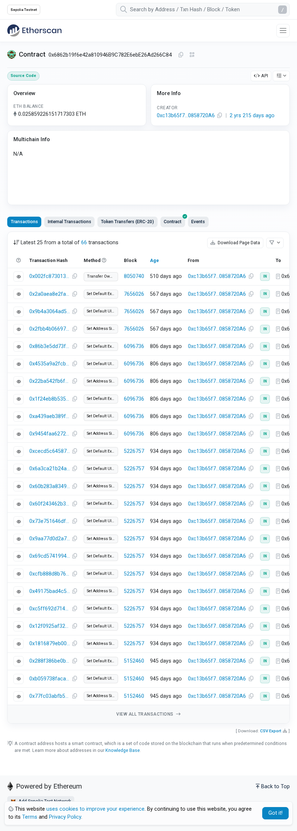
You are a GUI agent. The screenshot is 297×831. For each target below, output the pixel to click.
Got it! (275, 813)
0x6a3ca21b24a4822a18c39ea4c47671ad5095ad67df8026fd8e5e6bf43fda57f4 (49, 469)
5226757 (134, 451)
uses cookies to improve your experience (95, 809)
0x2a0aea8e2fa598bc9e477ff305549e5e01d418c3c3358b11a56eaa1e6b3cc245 (49, 294)
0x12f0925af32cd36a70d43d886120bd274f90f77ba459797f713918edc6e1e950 (49, 626)
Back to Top (275, 786)
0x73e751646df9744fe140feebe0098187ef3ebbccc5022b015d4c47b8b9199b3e (49, 521)
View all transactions (145, 714)
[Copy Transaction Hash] (74, 277)
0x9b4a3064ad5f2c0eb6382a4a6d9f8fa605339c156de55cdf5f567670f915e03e (49, 311)
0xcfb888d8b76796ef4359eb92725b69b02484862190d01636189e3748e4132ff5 (49, 574)
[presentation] (172, 222)
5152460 (134, 661)
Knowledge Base (122, 750)
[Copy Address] (180, 55)
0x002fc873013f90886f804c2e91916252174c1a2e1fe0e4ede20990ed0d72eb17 (49, 276)
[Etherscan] (34, 30)
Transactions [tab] (24, 221)
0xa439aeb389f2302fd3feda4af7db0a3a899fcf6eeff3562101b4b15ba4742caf (49, 416)
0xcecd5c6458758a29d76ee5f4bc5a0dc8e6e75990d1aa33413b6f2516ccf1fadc (49, 451)
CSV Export (270, 730)
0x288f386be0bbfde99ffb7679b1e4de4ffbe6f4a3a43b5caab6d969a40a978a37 (49, 661)
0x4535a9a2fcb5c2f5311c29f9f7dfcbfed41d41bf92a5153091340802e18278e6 (49, 364)
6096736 (134, 346)
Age (154, 260)
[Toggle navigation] (283, 30)
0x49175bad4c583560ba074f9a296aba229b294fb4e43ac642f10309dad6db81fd (49, 591)
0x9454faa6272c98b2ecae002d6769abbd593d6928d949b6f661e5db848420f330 (49, 434)
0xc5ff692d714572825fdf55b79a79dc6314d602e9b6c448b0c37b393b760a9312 (49, 609)
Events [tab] (198, 221)
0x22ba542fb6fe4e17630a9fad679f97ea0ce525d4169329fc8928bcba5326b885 (49, 381)
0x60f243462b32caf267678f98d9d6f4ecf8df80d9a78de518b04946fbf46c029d (49, 504)
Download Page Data (238, 242)
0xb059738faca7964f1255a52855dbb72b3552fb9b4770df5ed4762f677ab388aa (49, 679)
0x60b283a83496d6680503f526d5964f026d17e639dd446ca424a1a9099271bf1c (49, 486)
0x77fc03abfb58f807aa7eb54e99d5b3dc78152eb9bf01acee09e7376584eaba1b (49, 696)
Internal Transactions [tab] (69, 221)
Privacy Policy (65, 817)
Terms (29, 817)
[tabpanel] (148, 478)
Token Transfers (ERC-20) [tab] (127, 221)
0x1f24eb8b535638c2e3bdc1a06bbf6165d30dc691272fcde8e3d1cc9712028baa (49, 399)
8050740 (134, 276)
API (264, 75)
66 (84, 243)
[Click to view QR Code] (192, 55)
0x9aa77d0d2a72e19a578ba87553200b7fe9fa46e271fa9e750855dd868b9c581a (49, 539)
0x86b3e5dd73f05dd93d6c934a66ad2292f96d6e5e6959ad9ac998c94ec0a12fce (49, 346)
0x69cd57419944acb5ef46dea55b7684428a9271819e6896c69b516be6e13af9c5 (49, 556)
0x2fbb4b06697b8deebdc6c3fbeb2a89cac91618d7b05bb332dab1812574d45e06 (49, 329)
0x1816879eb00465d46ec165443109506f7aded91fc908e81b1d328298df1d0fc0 (49, 643)
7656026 (134, 294)
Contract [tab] (172, 221)
